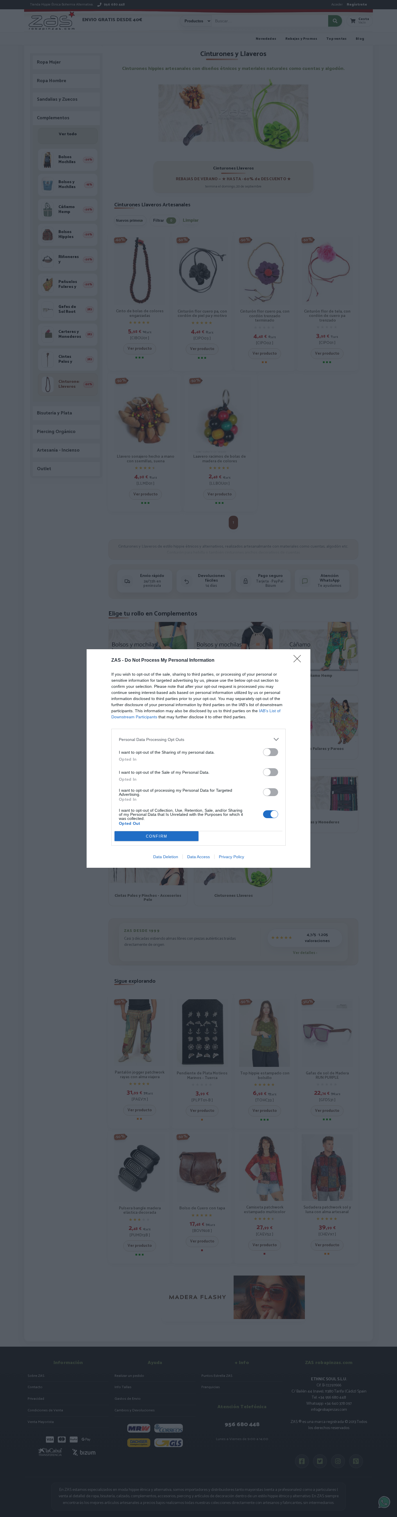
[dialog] (198, 758)
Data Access (198, 856)
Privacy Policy (231, 856)
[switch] (270, 752)
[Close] (299, 660)
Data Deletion (165, 856)
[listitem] (198, 739)
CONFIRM (156, 836)
